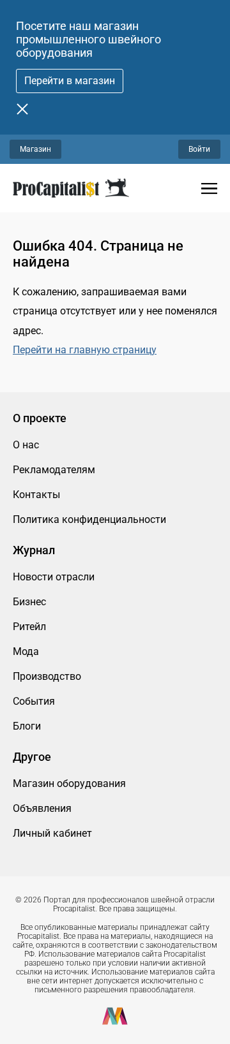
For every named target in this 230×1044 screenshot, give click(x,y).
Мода (26, 651)
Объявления (42, 808)
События (34, 701)
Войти (199, 149)
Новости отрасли (54, 577)
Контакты (36, 495)
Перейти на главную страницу (85, 350)
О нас (26, 445)
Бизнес (29, 602)
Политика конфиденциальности (89, 519)
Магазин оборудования (69, 783)
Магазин (35, 149)
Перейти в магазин (69, 81)
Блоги (27, 726)
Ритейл (29, 627)
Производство (47, 676)
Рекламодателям (54, 470)
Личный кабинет (52, 833)
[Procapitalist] (71, 188)
